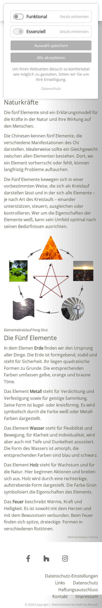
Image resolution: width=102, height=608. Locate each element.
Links (60, 582)
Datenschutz (85, 582)
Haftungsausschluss (78, 589)
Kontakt (60, 596)
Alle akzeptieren (51, 57)
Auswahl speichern (51, 45)
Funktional (36, 16)
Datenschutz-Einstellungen (71, 575)
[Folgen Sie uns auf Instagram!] (28, 559)
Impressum (87, 596)
